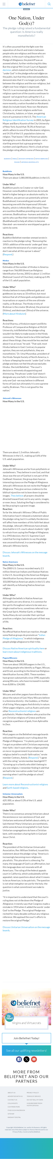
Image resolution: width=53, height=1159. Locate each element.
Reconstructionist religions (22, 711)
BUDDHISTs (7, 158)
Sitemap (11, 1114)
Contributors (14, 1107)
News (26, 9)
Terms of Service (34, 1096)
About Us (11, 1093)
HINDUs (14, 158)
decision (7, 70)
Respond (7, 254)
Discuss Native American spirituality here (23, 648)
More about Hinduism (14, 313)
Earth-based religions (17, 787)
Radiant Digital (14, 1117)
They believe (17, 495)
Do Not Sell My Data (35, 1100)
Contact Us (12, 1100)
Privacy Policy (33, 1093)
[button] (49, 4)
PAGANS (17, 162)
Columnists (12, 1103)
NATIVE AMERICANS (41, 158)
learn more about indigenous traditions (22, 651)
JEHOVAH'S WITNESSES (26, 158)
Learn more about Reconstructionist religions (25, 784)
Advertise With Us (15, 1096)
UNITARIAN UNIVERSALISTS (30, 162)
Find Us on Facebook (16, 1110)
